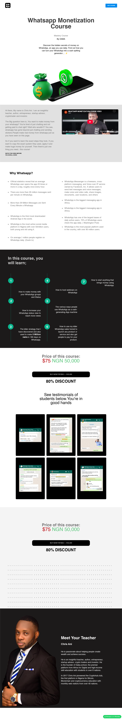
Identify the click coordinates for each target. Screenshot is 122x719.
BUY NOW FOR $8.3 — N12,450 (61, 374)
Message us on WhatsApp (113, 716)
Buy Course (111, 5)
